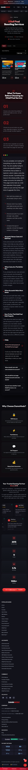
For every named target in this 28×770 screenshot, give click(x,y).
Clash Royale (5, 621)
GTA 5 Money (5, 677)
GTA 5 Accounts (5, 645)
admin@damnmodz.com (10, 708)
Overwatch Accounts (6, 668)
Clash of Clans (5, 618)
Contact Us (4, 724)
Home (11, 17)
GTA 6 (3, 605)
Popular (9, 11)
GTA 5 (3, 607)
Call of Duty (4, 612)
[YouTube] (10, 697)
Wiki (21, 11)
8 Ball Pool (4, 627)
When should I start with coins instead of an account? (12, 368)
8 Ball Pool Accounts (6, 661)
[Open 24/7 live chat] (25, 765)
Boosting (3, 11)
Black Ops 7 (4, 634)
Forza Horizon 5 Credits (7, 684)
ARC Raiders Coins (6, 688)
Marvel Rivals (5, 632)
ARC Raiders (4, 614)
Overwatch (4, 630)
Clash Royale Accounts (7, 659)
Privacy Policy (5, 719)
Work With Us (5, 726)
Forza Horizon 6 (5, 625)
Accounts (16, 11)
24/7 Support (5, 768)
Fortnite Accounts (6, 648)
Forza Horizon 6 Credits (7, 686)
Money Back (14, 768)
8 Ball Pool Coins (5, 690)
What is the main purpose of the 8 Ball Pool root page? (12, 346)
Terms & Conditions (6, 717)
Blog (3, 732)
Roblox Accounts (6, 652)
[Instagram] (13, 697)
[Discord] (3, 697)
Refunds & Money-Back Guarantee (10, 722)
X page (22, 1)
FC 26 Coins (4, 681)
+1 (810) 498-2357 (19, 713)
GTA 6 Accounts (5, 643)
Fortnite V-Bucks (5, 679)
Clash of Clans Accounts (7, 657)
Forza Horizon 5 (5, 623)
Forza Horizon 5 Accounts (8, 664)
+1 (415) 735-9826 (14, 711)
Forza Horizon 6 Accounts (8, 666)
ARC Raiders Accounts (7, 654)
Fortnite (3, 609)
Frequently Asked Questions (8, 734)
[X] (6, 697)
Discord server (10, 1)
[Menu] (26, 7)
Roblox (3, 616)
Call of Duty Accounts (7, 650)
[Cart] (23, 7)
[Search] (14, 7)
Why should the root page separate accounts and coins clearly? (12, 377)
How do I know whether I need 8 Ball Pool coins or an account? (13, 388)
